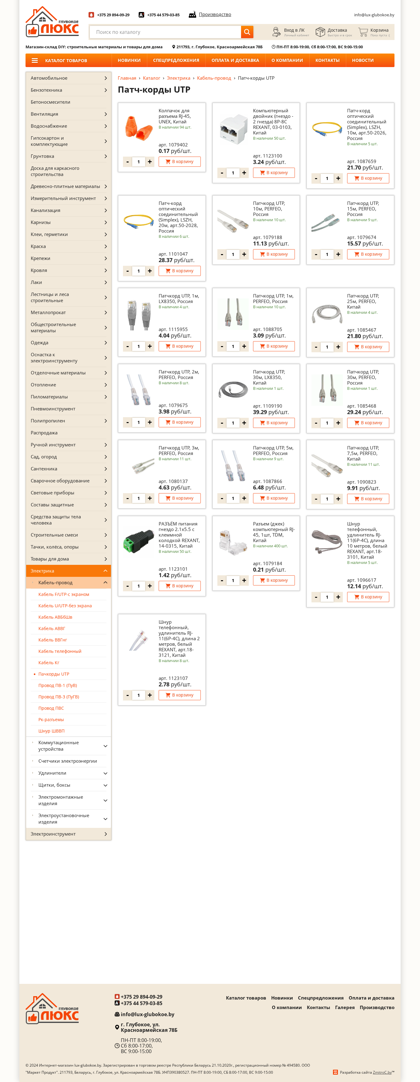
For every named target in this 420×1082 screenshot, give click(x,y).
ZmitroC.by (382, 1072)
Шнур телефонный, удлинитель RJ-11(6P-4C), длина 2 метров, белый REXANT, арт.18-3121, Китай (179, 638)
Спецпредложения (176, 60)
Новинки (129, 60)
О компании (287, 60)
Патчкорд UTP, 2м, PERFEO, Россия (179, 374)
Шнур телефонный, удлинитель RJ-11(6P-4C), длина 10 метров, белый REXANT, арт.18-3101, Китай (367, 540)
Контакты (327, 60)
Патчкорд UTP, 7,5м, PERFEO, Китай (363, 453)
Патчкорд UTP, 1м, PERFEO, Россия (273, 298)
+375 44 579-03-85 (163, 15)
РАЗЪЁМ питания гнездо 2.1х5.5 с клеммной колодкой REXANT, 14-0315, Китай (179, 535)
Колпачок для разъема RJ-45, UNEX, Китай (175, 116)
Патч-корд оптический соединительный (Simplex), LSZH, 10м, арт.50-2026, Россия (366, 124)
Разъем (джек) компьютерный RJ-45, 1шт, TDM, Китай (274, 532)
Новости (363, 60)
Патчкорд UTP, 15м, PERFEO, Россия (363, 208)
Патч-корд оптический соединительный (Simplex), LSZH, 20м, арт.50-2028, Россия (178, 217)
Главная (127, 78)
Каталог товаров (246, 998)
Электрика (178, 78)
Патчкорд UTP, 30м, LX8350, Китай (269, 377)
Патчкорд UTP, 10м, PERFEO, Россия (269, 208)
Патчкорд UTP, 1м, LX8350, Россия (179, 298)
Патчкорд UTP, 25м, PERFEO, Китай (363, 301)
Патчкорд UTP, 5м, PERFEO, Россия (273, 450)
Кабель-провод (214, 78)
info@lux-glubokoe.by (374, 15)
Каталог (151, 78)
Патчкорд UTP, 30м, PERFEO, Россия (363, 377)
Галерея (345, 1007)
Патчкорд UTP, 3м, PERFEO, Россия (179, 450)
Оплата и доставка (235, 60)
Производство (377, 1007)
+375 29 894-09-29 (113, 15)
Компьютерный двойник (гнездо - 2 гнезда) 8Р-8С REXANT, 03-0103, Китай (273, 121)
